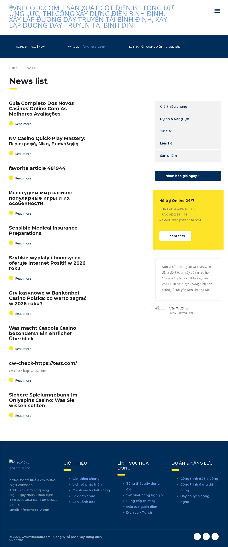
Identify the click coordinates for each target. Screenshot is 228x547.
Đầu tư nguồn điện (141, 507)
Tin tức (166, 131)
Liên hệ (166, 143)
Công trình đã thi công (199, 479)
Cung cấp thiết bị (140, 501)
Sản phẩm (168, 156)
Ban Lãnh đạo (84, 502)
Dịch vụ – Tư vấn (139, 512)
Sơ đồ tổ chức (83, 496)
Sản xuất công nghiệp (144, 495)
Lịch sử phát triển (87, 484)
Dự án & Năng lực (174, 119)
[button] (188, 176)
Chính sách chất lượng (91, 490)
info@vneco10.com (93, 47)
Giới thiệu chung (173, 107)
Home (13, 68)
